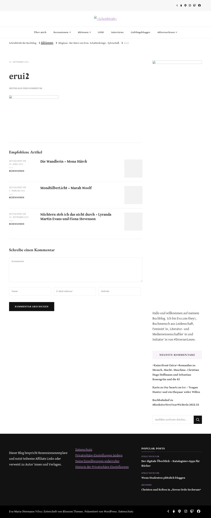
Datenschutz (83, 449)
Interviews (117, 32)
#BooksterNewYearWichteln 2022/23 (175, 404)
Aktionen (83, 32)
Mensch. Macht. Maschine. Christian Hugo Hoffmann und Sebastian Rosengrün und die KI (175, 375)
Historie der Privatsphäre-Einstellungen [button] (102, 467)
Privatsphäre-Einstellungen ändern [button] (98, 455)
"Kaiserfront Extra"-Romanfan (172, 365)
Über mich (40, 32)
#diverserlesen (166, 32)
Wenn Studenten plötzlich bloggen (163, 478)
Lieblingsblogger (140, 32)
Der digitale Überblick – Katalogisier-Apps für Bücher (170, 463)
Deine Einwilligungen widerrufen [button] (97, 461)
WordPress (110, 511)
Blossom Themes (73, 511)
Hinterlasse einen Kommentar (25, 88)
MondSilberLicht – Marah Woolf (66, 188)
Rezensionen (61, 32)
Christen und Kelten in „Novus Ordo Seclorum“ (171, 489)
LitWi (101, 32)
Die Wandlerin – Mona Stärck (63, 161)
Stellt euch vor (150, 457)
